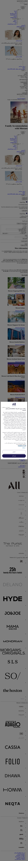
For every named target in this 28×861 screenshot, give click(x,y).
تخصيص (14, 451)
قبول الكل (14, 455)
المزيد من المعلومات (22, 445)
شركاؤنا (23, 447)
